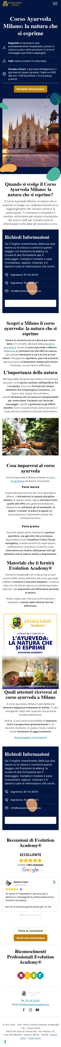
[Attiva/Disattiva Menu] (55, 3)
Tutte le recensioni (30, 931)
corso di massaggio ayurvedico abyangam (31, 51)
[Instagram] (30, 1010)
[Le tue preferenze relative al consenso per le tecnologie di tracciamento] (5, 1042)
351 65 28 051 (32, 1000)
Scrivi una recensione (30, 938)
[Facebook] (24, 1010)
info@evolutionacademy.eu (26, 291)
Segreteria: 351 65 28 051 (25, 274)
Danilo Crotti (21, 881)
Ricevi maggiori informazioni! (30, 737)
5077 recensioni (35, 864)
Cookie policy (34, 1038)
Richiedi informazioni (31, 89)
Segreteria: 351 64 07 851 (25, 282)
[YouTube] (37, 1010)
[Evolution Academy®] (12, 4)
